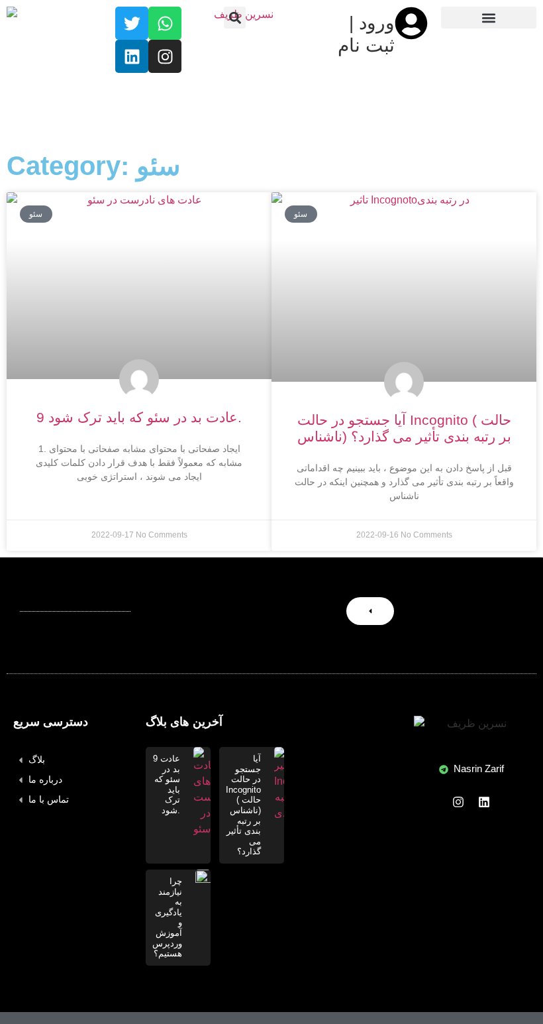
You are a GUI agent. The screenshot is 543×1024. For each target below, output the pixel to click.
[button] (235, 17)
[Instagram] (458, 802)
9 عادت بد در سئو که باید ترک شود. (139, 417)
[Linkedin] (484, 802)
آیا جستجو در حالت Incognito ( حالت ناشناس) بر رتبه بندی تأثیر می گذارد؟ (243, 805)
